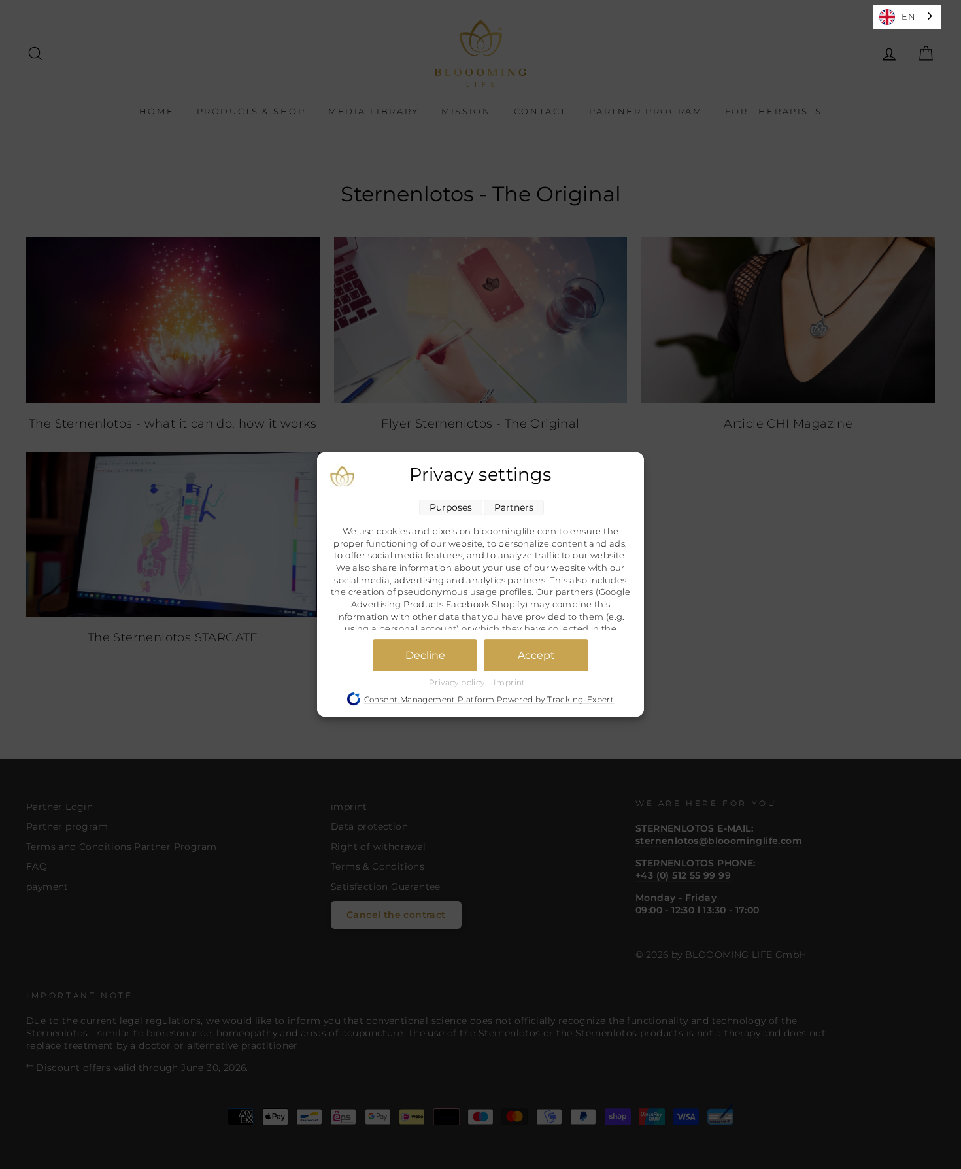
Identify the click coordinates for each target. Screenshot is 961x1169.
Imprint (510, 682)
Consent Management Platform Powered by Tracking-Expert (489, 699)
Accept (536, 655)
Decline (425, 655)
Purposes (451, 507)
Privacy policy (458, 682)
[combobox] (907, 17)
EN (908, 16)
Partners (513, 507)
